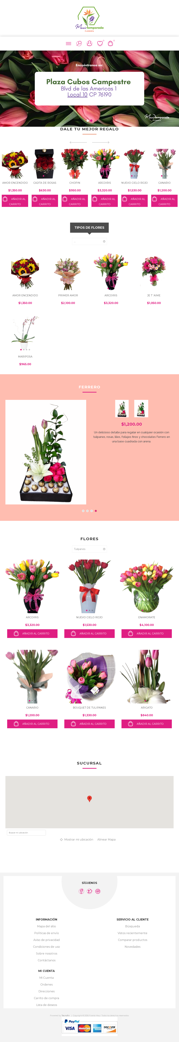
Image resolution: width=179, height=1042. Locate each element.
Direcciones (46, 991)
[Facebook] (81, 891)
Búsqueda (132, 926)
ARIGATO (147, 707)
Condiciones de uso (46, 946)
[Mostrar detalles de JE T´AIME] (154, 271)
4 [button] (96, 511)
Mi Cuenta (46, 977)
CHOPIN (45, 182)
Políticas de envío (46, 933)
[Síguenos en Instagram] (98, 891)
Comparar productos (132, 940)
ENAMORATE (146, 617)
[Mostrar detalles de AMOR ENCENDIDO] (25, 271)
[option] (89, 89)
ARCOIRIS (74, 182)
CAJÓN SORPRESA (164, 182)
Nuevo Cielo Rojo (104, 182)
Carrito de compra (46, 998)
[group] (15, 164)
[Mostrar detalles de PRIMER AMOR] (68, 271)
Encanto (89, 387)
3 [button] (91, 511)
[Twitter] (90, 891)
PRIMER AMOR (68, 295)
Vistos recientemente (132, 933)
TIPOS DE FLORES (89, 228)
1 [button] (88, 120)
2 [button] (91, 120)
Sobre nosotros (46, 953)
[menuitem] (46, 926)
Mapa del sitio (46, 926)
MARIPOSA (25, 356)
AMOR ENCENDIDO (25, 295)
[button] (13, 176)
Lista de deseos (46, 1005)
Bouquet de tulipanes (89, 707)
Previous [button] (5, 86)
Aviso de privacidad (46, 940)
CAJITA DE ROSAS (14, 182)
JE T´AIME (153, 295)
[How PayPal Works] (89, 1035)
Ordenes (46, 984)
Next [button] (173, 86)
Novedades (132, 946)
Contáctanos (46, 960)
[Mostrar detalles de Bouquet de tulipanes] (89, 676)
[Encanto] (45, 452)
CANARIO (134, 182)
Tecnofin (66, 1015)
